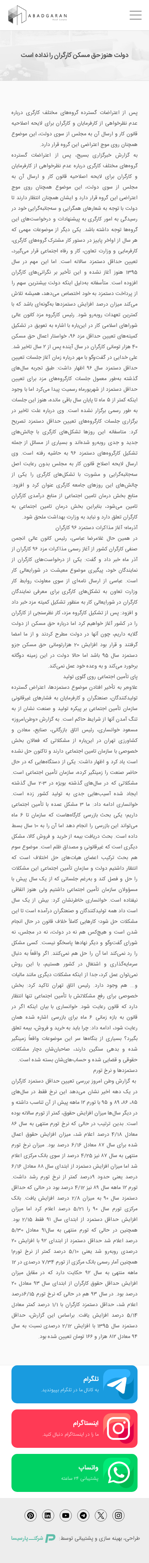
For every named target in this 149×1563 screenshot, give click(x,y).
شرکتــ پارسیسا (27, 1538)
